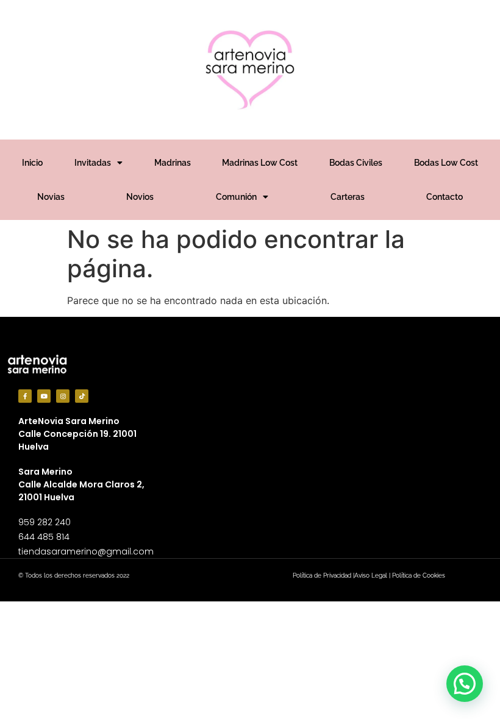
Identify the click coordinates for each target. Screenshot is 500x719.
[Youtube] (44, 396)
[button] (464, 683)
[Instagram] (63, 396)
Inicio (32, 163)
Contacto (444, 197)
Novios (140, 197)
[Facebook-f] (25, 396)
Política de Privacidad (322, 575)
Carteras (347, 197)
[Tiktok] (81, 396)
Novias (51, 197)
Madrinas (172, 163)
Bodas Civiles (355, 163)
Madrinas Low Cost (260, 163)
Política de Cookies (418, 575)
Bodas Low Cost (446, 163)
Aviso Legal (370, 575)
